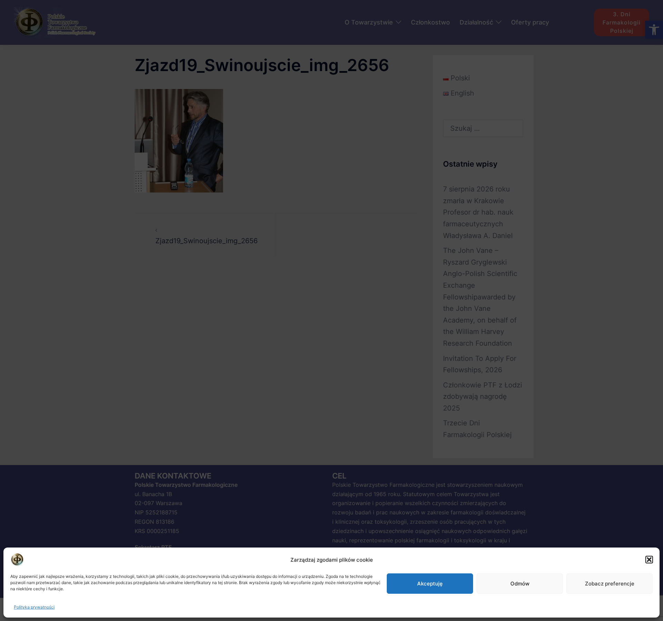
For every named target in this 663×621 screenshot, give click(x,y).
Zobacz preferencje (609, 583)
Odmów (519, 583)
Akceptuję (430, 583)
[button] (649, 559)
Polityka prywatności (34, 607)
